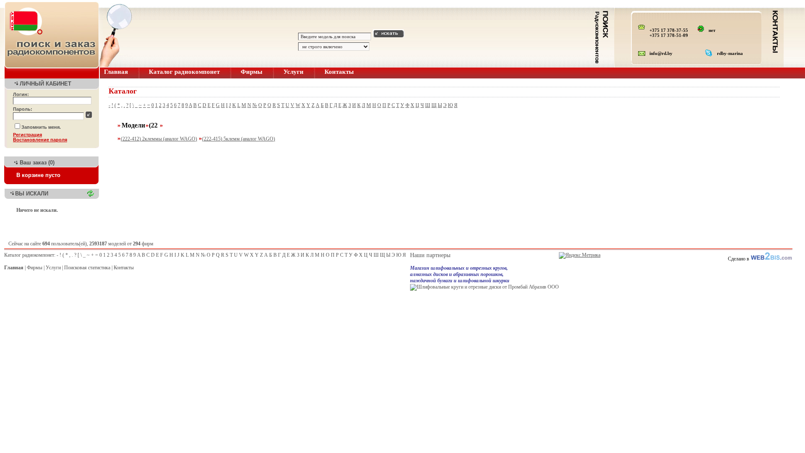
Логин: (21, 94)
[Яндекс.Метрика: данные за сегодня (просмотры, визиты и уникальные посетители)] (579, 255)
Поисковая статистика (87, 268)
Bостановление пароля (40, 139)
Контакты (339, 71)
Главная (116, 71)
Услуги (293, 71)
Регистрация (27, 134)
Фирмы (251, 71)
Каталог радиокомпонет (184, 71)
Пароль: (22, 109)
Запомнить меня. (41, 127)
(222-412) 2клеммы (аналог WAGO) (159, 139)
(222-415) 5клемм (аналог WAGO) (238, 139)
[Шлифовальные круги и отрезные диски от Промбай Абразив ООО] (484, 287)
